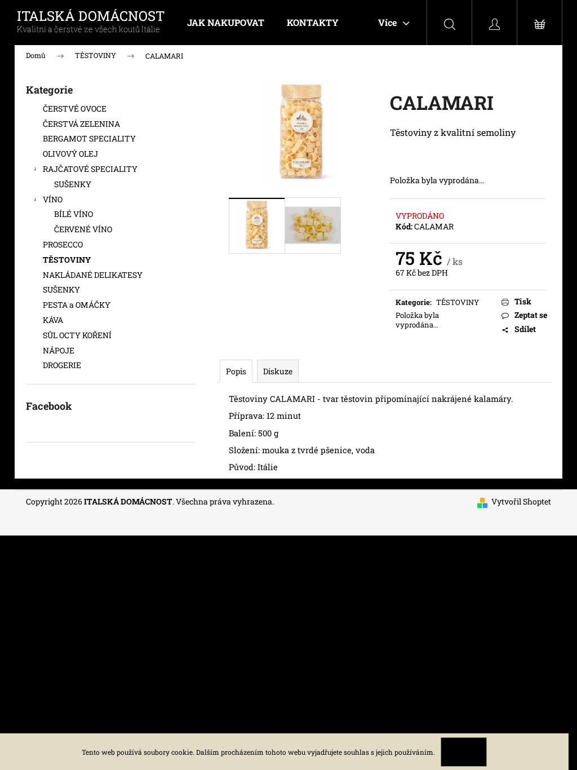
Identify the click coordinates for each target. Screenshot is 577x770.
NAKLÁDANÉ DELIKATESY (93, 274)
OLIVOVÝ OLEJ (70, 153)
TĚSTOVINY (67, 259)
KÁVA (53, 320)
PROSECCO (63, 244)
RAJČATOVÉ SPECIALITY (90, 168)
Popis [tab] (236, 371)
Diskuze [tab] (277, 371)
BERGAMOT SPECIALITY (89, 138)
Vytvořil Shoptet (521, 501)
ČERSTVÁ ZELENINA (81, 123)
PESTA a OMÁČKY (76, 304)
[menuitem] (226, 22)
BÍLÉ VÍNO (73, 214)
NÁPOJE (58, 350)
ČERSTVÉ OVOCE (74, 108)
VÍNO (53, 199)
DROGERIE (62, 365)
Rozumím (464, 751)
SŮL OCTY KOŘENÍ (77, 335)
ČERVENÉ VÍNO (83, 229)
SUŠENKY (72, 184)
